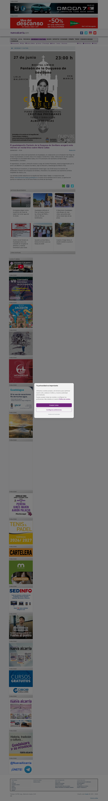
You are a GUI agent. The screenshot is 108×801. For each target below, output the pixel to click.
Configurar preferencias (54, 410)
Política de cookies (64, 399)
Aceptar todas (54, 405)
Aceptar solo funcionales (54, 414)
